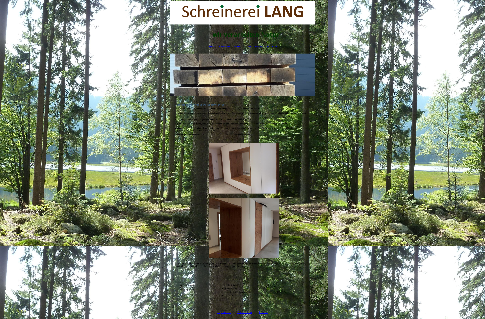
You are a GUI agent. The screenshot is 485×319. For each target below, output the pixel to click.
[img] (242, 12)
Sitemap (263, 312)
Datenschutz (272, 46)
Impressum (259, 46)
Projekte (237, 46)
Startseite (211, 46)
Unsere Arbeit (224, 46)
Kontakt (247, 46)
